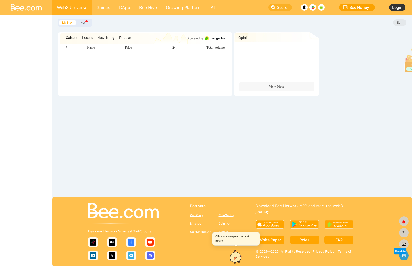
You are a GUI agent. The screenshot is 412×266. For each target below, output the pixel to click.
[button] (400, 251)
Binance (195, 223)
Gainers (71, 37)
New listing (105, 37)
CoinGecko (226, 215)
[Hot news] (404, 221)
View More (276, 86)
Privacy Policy (324, 251)
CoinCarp (196, 215)
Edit (399, 22)
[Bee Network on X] (404, 232)
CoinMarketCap (200, 232)
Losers (87, 37)
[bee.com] (404, 244)
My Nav (67, 22)
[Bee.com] (123, 211)
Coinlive (224, 223)
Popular (125, 37)
